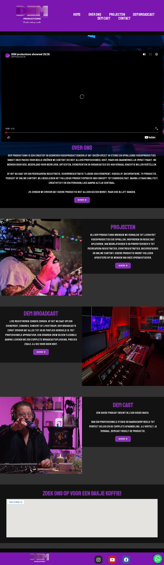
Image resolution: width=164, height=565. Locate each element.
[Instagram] (98, 560)
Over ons (95, 14)
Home (77, 14)
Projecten (117, 14)
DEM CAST (104, 18)
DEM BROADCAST (144, 14)
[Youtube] (112, 560)
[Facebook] (126, 560)
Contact (124, 18)
